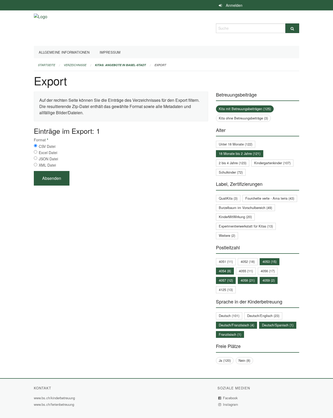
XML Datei (47, 165)
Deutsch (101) (229, 315)
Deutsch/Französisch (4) (236, 324)
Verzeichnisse (75, 65)
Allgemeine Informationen (64, 52)
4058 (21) (248, 280)
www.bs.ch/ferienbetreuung (54, 404)
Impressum (110, 52)
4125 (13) (226, 289)
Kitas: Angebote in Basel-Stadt (120, 65)
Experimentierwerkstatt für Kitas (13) (246, 226)
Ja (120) (225, 360)
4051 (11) (226, 261)
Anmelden (234, 5)
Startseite (46, 65)
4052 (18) (248, 261)
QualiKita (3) (228, 198)
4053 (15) (269, 261)
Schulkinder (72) (231, 172)
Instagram (230, 404)
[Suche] (292, 28)
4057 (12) (226, 280)
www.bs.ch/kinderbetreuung (55, 397)
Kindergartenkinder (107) (272, 162)
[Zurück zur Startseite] (40, 27)
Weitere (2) (227, 235)
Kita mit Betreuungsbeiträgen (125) (245, 108)
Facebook (230, 397)
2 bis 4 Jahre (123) (232, 162)
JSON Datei (48, 158)
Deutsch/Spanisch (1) (277, 324)
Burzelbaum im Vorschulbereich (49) (245, 207)
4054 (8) (225, 270)
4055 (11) (246, 270)
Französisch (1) (230, 334)
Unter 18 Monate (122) (235, 144)
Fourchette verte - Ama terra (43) (269, 198)
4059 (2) (268, 280)
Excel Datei (48, 152)
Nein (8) (244, 360)
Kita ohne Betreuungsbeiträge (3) (243, 118)
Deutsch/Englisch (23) (263, 315)
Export (160, 65)
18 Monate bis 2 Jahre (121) (239, 153)
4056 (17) (268, 270)
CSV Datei (47, 146)
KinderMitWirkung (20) (235, 216)
